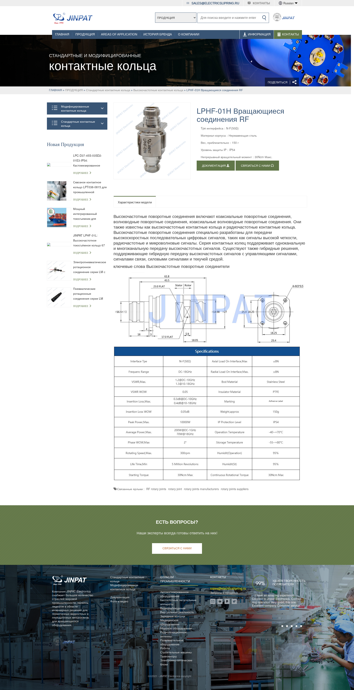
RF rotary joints (156, 489)
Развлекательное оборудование (171, 642)
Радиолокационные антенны (173, 634)
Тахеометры (168, 656)
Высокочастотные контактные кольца (158, 90)
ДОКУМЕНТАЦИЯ (214, 166)
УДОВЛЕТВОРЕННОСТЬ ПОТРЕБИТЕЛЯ (282, 582)
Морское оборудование (176, 628)
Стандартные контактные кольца (108, 90)
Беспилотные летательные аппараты (178, 602)
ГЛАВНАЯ (62, 34)
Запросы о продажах (224, 593)
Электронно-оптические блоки (176, 662)
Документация (119, 597)
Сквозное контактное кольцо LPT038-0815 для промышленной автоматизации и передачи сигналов (90, 187)
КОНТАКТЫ (261, 3)
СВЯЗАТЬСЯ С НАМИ (256, 166)
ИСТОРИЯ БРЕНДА (157, 34)
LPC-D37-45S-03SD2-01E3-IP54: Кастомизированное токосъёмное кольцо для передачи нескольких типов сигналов (90, 160)
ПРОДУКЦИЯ (85, 34)
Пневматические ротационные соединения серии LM (88, 293)
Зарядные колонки (172, 616)
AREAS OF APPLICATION (119, 34)
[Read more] (72, 18)
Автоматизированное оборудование (174, 594)
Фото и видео (119, 601)
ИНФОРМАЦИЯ (259, 34)
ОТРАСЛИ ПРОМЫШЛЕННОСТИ (175, 579)
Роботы (165, 648)
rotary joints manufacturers (201, 489)
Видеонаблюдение (172, 608)
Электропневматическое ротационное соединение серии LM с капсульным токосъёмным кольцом (89, 267)
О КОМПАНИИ (188, 34)
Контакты (290, 34)
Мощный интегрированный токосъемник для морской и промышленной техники (89, 214)
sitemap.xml (199, 676)
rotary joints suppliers (234, 489)
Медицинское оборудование (169, 622)
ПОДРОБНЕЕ (81, 172)
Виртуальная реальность (177, 612)
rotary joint (175, 489)
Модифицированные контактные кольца (75, 108)
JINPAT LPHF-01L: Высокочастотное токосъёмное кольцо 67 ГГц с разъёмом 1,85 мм (89, 240)
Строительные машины (176, 652)
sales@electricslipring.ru (215, 3)
